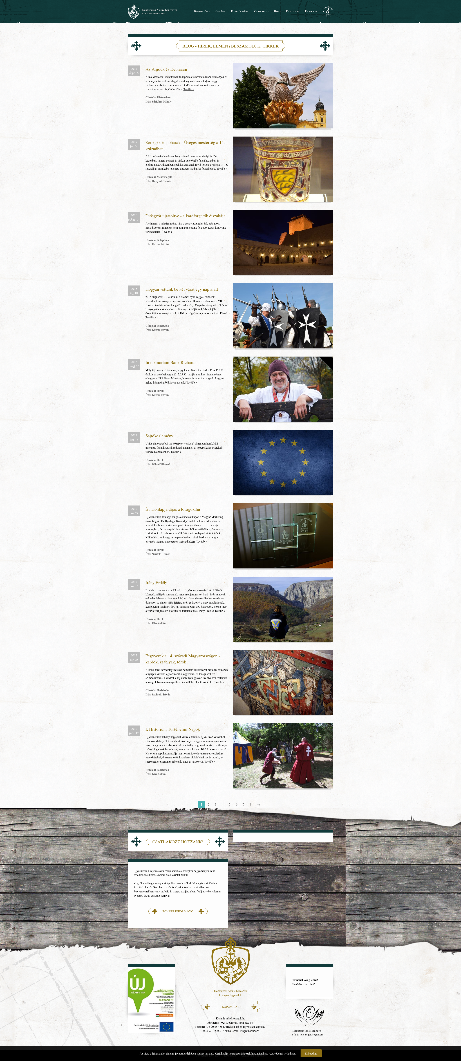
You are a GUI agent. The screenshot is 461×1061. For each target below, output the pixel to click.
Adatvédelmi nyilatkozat (282, 1053)
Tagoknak (311, 11)
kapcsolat (230, 1006)
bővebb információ (177, 911)
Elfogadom (311, 1053)
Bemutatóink (202, 11)
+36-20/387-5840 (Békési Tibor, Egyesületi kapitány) (235, 1026)
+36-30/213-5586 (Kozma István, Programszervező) (230, 1031)
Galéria (221, 11)
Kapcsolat (292, 11)
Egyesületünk (240, 11)
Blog (277, 11)
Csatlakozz (261, 11)
